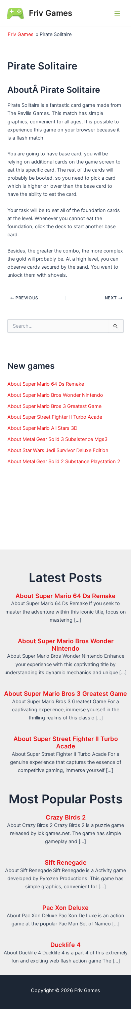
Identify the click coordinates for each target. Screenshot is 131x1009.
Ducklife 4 (65, 944)
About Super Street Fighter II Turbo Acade (54, 417)
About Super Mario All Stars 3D (42, 428)
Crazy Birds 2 (66, 817)
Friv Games (50, 13)
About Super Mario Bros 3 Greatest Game (54, 406)
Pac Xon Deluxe (65, 907)
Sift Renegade (66, 862)
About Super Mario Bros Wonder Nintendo (55, 395)
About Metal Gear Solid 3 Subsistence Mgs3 (57, 439)
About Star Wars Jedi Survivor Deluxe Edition (57, 450)
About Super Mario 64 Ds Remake (45, 384)
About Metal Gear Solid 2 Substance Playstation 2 (63, 461)
